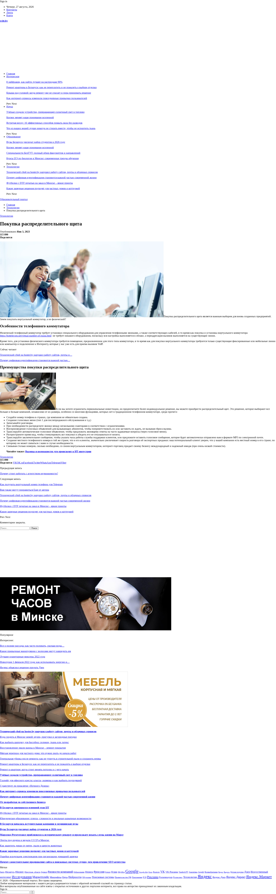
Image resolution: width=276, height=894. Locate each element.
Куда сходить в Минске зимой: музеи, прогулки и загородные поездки (38, 737)
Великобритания (211, 872)
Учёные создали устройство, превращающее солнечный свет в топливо (45, 112)
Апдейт (201, 872)
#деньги (44, 872)
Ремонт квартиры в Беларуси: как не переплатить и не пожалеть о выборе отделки (51, 87)
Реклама (152, 877)
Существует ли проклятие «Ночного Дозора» (24, 785)
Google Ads (143, 872)
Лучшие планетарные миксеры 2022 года (22, 656)
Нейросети (75, 877)
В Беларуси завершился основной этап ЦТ (24, 807)
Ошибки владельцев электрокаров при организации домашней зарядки (39, 856)
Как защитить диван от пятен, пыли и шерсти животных (31, 845)
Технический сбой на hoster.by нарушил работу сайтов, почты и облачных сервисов (52, 172)
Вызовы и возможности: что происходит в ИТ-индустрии (58, 451)
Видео (220, 872)
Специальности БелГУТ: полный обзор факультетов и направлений (43, 153)
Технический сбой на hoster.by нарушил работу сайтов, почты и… (36, 355)
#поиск (89, 871)
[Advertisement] (138, 47)
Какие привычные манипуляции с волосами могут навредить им (35, 651)
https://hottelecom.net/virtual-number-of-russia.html (25, 335)
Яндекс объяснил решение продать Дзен (22, 667)
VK (162, 871)
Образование (13, 136)
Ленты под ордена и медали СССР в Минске (25, 840)
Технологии (12, 166)
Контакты (11, 9)
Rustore (156, 872)
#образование (79, 872)
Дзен (247, 871)
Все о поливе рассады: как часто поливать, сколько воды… (32, 645)
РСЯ (144, 877)
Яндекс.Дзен (219, 877)
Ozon (150, 872)
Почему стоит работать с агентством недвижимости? (29, 473)
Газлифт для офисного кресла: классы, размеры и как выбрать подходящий (41, 780)
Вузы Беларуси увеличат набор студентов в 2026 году (35, 142)
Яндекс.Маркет (259, 876)
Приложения (137, 877)
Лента (9, 12)
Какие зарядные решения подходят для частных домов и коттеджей (43, 188)
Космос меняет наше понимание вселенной (30, 117)
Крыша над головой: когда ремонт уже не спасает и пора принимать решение (48, 92)
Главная (10, 73)
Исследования (22, 877)
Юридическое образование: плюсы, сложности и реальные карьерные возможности (45, 818)
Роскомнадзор (165, 877)
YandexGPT (183, 872)
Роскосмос (178, 877)
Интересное (12, 76)
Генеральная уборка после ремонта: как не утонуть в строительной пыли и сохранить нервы (50, 758)
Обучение (86, 877)
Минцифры (55, 877)
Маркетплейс (40, 877)
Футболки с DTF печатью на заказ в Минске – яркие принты (39, 183)
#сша (114, 871)
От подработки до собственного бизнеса (23, 802)
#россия (99, 871)
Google (131, 871)
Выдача (227, 872)
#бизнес (19, 871)
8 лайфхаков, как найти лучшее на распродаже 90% (34, 82)
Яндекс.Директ (235, 877)
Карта (9, 15)
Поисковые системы (103, 877)
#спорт (108, 872)
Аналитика (193, 872)
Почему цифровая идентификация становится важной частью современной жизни (51, 177)
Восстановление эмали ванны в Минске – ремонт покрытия (33, 747)
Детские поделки (237, 872)
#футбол (121, 872)
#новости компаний (60, 871)
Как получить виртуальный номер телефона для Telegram (31, 484)
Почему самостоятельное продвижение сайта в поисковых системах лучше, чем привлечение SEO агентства (62, 862)
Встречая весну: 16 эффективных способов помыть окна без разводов (44, 123)
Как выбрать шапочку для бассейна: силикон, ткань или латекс (34, 742)
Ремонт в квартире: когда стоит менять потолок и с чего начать (34, 769)
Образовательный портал (14, 199)
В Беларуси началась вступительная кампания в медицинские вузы (39, 824)
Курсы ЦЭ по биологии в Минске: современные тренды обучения (42, 158)
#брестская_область (32, 872)
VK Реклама (171, 872)
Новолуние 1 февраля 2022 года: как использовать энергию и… (35, 662)
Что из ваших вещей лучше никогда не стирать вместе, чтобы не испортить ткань (50, 128)
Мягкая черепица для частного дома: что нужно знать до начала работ (38, 753)
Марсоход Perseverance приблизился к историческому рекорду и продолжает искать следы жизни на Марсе (61, 834)
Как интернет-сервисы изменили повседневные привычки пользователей (46, 98)
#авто (2, 872)
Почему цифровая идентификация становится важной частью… (35, 360)
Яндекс (205, 876)
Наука (9, 106)
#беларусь (10, 872)
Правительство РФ (123, 877)
